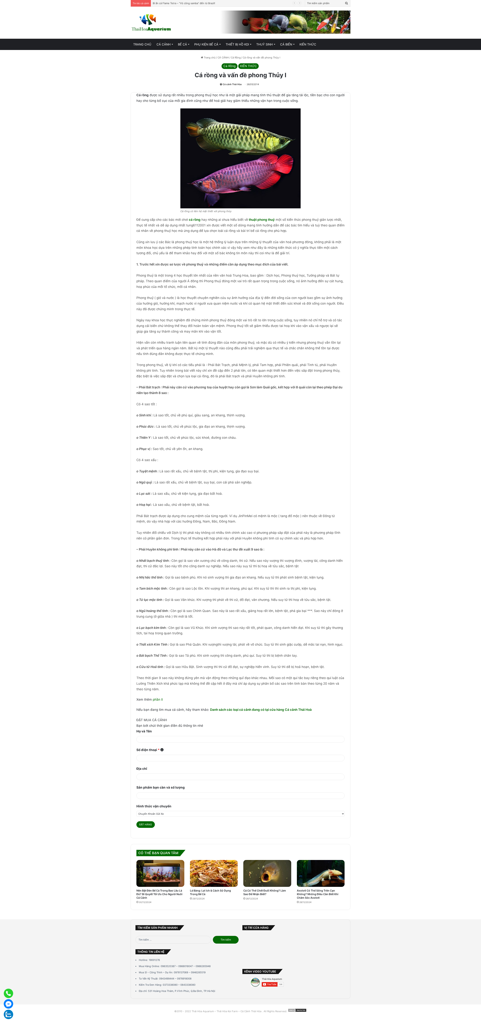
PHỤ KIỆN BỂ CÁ (206, 44)
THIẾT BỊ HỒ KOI (237, 44)
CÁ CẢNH (164, 44)
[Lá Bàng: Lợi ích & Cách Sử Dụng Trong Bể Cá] (214, 873)
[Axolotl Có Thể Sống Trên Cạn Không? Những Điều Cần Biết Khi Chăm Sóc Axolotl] (321, 873)
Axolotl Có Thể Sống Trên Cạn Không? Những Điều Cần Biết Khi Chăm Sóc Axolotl (317, 894)
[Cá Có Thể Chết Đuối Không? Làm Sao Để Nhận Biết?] (267, 873)
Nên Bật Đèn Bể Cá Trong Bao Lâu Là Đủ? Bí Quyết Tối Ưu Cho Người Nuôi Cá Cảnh (159, 894)
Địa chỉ (141, 769)
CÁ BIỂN (286, 44)
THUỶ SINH (264, 44)
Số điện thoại (148, 750)
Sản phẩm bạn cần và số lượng (160, 787)
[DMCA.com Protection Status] (297, 1011)
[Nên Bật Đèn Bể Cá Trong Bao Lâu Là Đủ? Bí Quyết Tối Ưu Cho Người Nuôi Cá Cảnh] (160, 873)
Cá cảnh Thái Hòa (232, 84)
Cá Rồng (236, 57)
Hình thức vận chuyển (153, 806)
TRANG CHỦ (142, 44)
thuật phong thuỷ (262, 220)
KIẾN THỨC (307, 44)
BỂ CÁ (182, 44)
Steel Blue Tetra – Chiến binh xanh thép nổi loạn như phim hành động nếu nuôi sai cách (204, 3)
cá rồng (194, 220)
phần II (158, 699)
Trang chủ (209, 57)
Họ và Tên (144, 731)
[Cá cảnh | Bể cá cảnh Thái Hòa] (152, 22)
